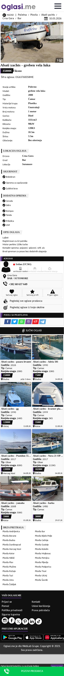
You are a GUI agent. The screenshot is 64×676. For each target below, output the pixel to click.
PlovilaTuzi (8, 575)
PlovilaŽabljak (9, 584)
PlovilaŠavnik (41, 580)
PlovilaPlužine (9, 567)
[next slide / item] (61, 42)
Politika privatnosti (12, 610)
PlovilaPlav (8, 562)
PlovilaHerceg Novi (12, 549)
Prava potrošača (41, 610)
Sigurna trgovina (11, 614)
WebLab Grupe (30, 646)
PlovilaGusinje (42, 545)
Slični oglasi (34, 330)
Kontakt (36, 602)
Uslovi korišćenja (41, 606)
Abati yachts (48, 15)
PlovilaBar (40, 531)
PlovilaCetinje (41, 540)
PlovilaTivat (40, 571)
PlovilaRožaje (9, 571)
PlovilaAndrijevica (11, 531)
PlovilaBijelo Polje (43, 536)
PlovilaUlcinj (41, 575)
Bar (20, 18)
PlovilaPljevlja (41, 562)
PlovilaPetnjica (42, 558)
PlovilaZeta (8, 580)
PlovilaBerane (9, 536)
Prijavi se (7, 602)
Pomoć (5, 606)
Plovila (34, 15)
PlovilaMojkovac (43, 553)
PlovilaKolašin (41, 549)
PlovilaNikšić (9, 558)
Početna (22, 15)
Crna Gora (8, 18)
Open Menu (57, 6)
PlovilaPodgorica (43, 567)
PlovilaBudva (9, 540)
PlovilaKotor (9, 553)
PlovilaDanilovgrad (12, 545)
